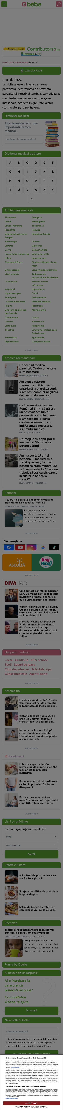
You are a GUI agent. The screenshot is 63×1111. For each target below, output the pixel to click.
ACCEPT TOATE (31, 1103)
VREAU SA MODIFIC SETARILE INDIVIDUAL (31, 1107)
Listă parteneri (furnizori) (12, 1098)
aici (31, 1077)
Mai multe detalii (15, 1067)
